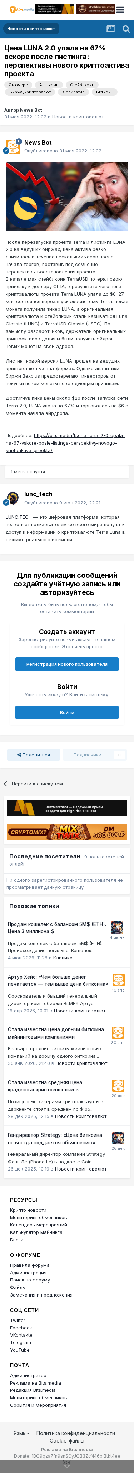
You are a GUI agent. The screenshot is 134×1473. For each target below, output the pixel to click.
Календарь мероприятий (38, 1224)
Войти (67, 712)
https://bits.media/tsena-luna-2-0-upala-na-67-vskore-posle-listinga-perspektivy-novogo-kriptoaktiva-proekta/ (65, 442)
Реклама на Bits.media (35, 1383)
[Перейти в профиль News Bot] (13, 147)
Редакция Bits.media (33, 1390)
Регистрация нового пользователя (67, 664)
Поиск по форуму (30, 1280)
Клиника (63, 957)
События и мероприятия (38, 1405)
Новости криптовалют (78, 117)
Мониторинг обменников (38, 1217)
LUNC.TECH (19, 517)
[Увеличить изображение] (67, 196)
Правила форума (30, 1265)
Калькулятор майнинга (36, 1232)
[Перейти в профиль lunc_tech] (13, 498)
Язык (20, 1433)
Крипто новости (28, 1210)
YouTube (20, 1350)
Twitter (17, 1320)
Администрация (28, 1272)
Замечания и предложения (41, 1295)
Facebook (21, 1328)
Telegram (20, 1342)
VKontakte (21, 1335)
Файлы (18, 1287)
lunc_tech (38, 494)
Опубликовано (62, 151)
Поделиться (35, 754)
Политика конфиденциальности (75, 1433)
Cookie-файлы (67, 1441)
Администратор (28, 1375)
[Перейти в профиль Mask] (117, 927)
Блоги (17, 1239)
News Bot (31, 110)
